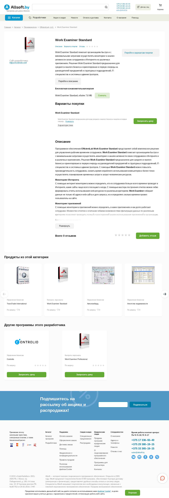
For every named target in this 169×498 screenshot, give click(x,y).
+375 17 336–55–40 (143, 440)
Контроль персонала (55, 300)
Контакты (107, 18)
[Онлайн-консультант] (162, 478)
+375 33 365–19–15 (143, 448)
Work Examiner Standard (57, 304)
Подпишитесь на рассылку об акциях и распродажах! (63, 404)
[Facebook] (145, 457)
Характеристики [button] (65, 125)
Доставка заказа (66, 444)
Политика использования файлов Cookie (65, 466)
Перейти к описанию (68, 81)
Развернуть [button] (69, 121)
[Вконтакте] (133, 457)
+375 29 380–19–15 (143, 444)
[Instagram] (139, 457)
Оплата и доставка (91, 18)
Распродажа (85, 443)
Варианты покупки (70, 46)
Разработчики (39, 17)
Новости (74, 18)
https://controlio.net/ (18, 63)
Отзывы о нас (116, 451)
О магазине (121, 18)
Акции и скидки (59, 18)
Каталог (16, 17)
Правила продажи (66, 460)
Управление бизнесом (15, 300)
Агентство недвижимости (137, 304)
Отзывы (82, 46)
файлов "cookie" (104, 491)
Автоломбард (92, 304)
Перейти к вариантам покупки (139, 53)
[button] (145, 121)
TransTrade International (16, 304)
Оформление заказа (68, 440)
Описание (58, 46)
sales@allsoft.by (121, 10)
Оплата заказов (65, 436)
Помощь (135, 18)
